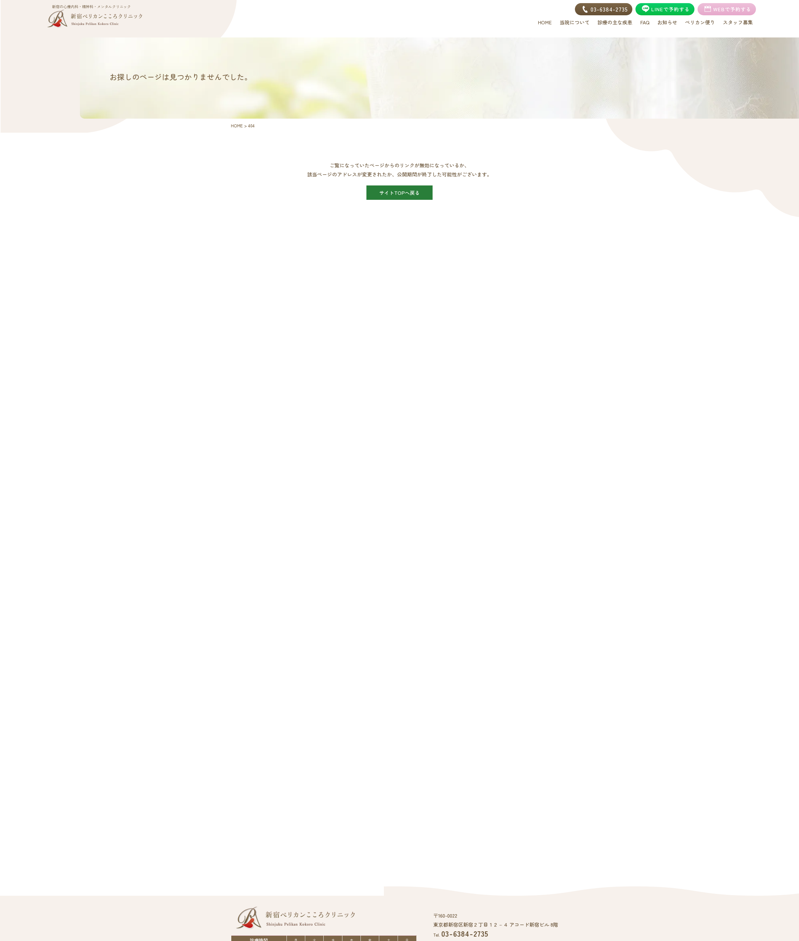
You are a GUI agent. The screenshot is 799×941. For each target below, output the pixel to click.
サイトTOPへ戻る (399, 192)
